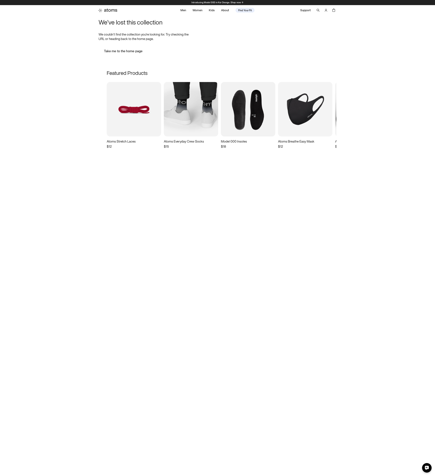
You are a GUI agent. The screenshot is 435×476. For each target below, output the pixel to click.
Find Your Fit (245, 10)
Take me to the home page (123, 51)
